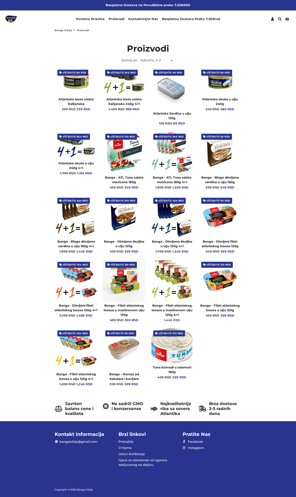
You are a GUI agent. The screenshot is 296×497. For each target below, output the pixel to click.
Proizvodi (117, 19)
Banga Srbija (63, 30)
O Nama (125, 448)
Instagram (195, 448)
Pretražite (126, 442)
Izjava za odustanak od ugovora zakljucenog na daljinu (143, 462)
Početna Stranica (90, 19)
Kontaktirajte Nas (143, 19)
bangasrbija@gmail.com (78, 442)
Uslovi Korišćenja (132, 454)
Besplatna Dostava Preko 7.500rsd (191, 19)
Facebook (195, 442)
